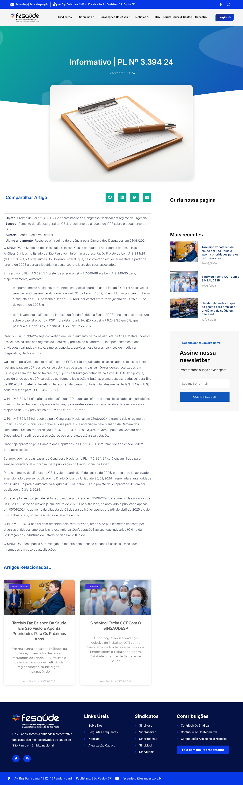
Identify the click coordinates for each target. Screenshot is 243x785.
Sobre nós (85, 17)
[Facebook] (221, 4)
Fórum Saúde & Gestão (177, 17)
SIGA (157, 17)
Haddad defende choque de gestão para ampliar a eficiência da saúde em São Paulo (219, 308)
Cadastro (201, 17)
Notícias (140, 17)
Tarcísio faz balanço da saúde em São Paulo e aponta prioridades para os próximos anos (220, 252)
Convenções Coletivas (113, 17)
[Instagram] (228, 4)
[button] (110, 197)
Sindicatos (65, 17)
